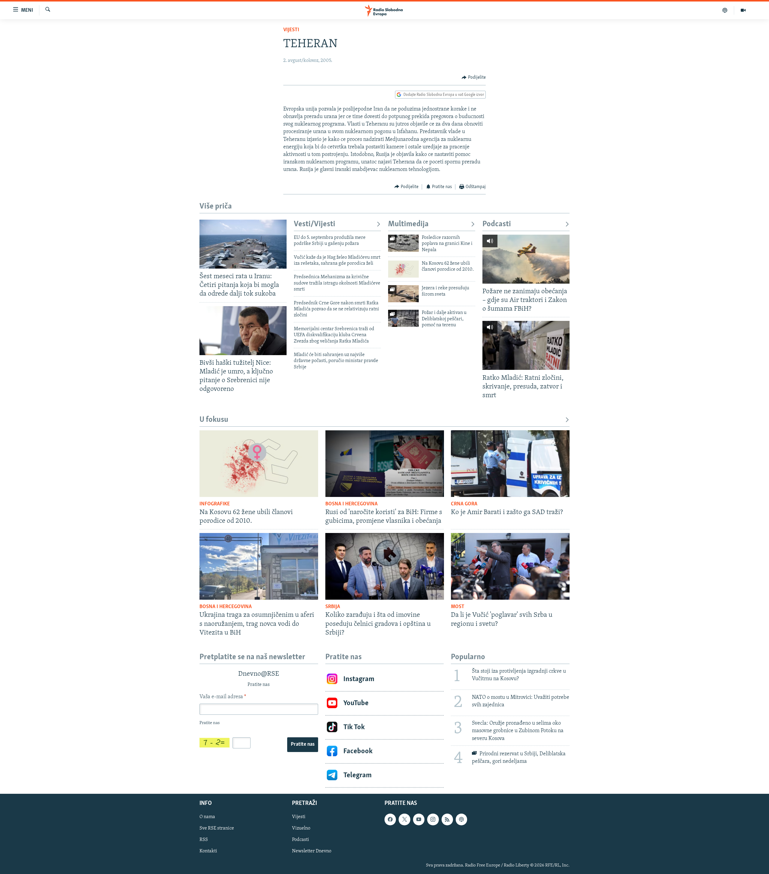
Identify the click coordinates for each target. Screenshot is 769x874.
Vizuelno (301, 828)
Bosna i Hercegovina (351, 504)
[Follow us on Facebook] (390, 819)
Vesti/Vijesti (314, 224)
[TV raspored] (461, 819)
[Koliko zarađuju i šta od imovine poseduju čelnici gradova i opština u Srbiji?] (384, 566)
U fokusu (213, 420)
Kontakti (208, 851)
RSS (203, 839)
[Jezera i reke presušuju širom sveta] (403, 293)
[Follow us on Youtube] (418, 819)
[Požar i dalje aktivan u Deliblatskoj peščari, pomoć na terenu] (403, 318)
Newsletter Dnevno (311, 851)
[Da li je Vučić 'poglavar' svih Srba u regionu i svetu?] (510, 566)
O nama (207, 817)
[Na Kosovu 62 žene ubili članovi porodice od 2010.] (403, 269)
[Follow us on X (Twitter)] (404, 819)
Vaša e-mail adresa (222, 697)
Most (457, 607)
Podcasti (496, 224)
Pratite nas (303, 744)
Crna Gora (464, 504)
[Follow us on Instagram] (433, 819)
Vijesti (291, 30)
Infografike (214, 504)
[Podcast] (725, 10)
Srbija (332, 607)
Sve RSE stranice (216, 828)
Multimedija (408, 224)
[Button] (474, 77)
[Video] (743, 10)
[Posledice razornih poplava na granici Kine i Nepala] (403, 243)
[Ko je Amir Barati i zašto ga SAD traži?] (510, 463)
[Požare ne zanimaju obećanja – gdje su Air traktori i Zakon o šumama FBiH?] (526, 259)
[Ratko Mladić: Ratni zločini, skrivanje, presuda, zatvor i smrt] (526, 345)
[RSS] (447, 819)
